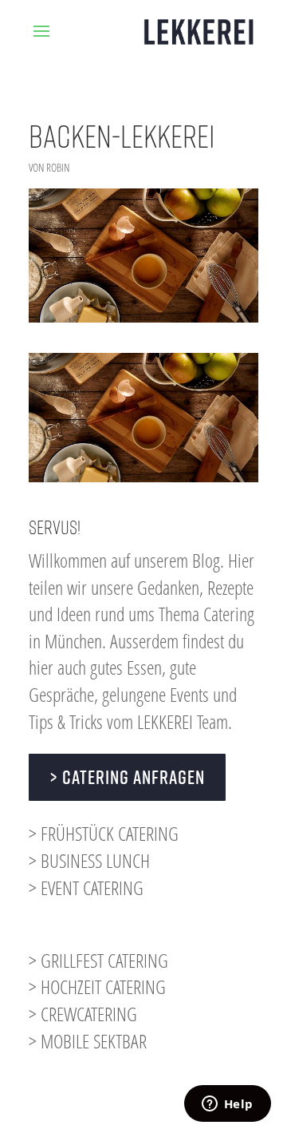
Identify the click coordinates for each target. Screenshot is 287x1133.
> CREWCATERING (83, 1013)
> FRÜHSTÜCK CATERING (104, 833)
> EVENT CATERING (86, 887)
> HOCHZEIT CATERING (97, 986)
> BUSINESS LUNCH (89, 860)
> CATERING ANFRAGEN (127, 776)
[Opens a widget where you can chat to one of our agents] (227, 1105)
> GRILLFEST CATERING (98, 960)
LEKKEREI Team (182, 721)
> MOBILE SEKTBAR (88, 1041)
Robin (57, 167)
